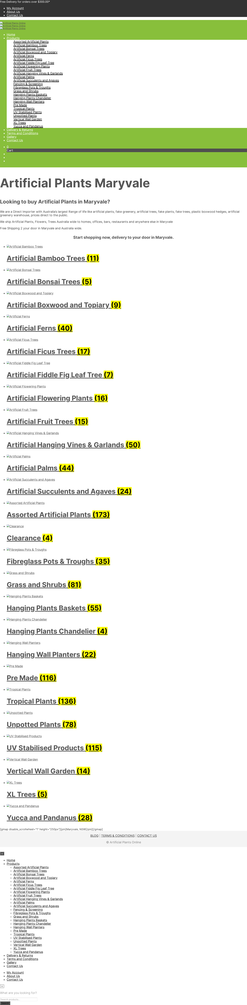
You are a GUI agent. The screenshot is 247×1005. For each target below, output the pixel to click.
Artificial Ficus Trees (27, 59)
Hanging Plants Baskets (30, 94)
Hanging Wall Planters (28, 101)
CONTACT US (147, 835)
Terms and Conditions (22, 133)
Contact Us (15, 15)
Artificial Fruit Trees (27, 70)
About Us (13, 11)
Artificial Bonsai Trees (28, 48)
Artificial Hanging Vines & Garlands (38, 73)
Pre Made (20, 105)
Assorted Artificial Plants (31, 41)
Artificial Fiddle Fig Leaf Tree (33, 62)
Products (13, 38)
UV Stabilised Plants (27, 112)
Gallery (11, 137)
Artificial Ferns (23, 55)
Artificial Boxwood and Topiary (35, 52)
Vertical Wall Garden (27, 119)
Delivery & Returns (20, 129)
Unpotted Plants (25, 115)
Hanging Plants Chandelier (32, 98)
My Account (15, 8)
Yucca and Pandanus (28, 126)
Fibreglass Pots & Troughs (32, 87)
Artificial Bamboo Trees (30, 45)
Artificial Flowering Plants (31, 66)
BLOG (94, 835)
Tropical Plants (23, 108)
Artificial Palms (23, 77)
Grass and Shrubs (25, 91)
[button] (8, 147)
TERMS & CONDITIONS (118, 835)
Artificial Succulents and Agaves (36, 80)
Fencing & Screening (28, 84)
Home (11, 34)
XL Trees (19, 122)
